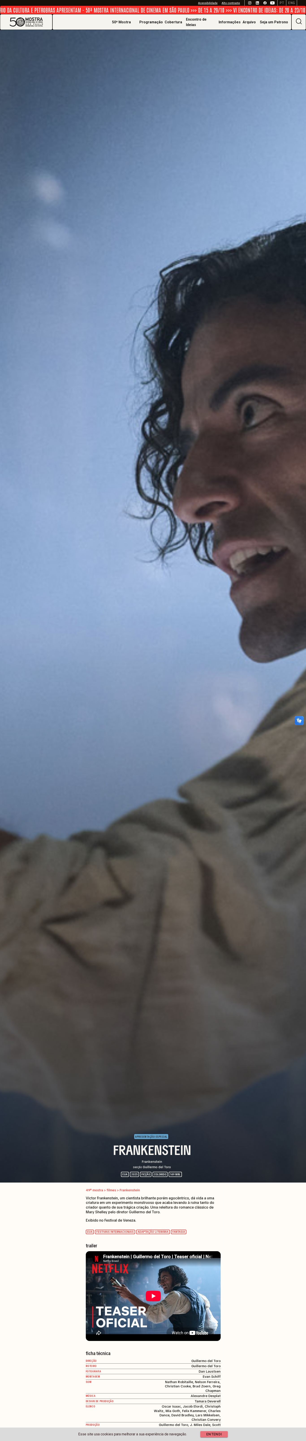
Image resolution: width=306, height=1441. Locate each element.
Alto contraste (231, 3)
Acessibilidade (208, 3)
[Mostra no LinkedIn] (257, 3)
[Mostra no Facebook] (264, 3)
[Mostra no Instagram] (249, 3)
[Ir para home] (26, 22)
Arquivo (249, 22)
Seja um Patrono (274, 22)
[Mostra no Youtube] (272, 3)
